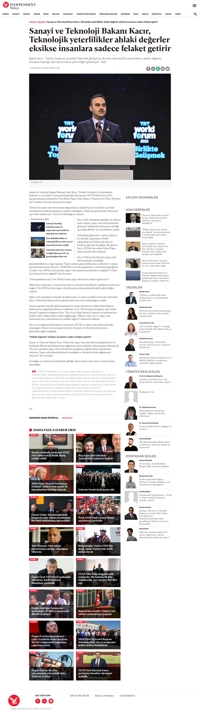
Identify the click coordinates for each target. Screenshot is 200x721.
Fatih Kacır (67, 418)
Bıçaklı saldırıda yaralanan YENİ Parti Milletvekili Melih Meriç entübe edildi (50, 455)
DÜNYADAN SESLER (108, 14)
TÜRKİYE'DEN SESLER (86, 14)
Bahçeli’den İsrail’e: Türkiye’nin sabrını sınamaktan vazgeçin (96, 612)
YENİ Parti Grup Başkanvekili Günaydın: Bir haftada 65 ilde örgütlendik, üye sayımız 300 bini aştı (97, 578)
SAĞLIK (145, 14)
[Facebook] (37, 701)
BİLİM (46, 14)
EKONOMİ (125, 14)
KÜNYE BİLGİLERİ (79, 696)
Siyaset (16, 14)
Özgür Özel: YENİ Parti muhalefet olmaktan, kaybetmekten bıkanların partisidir (51, 580)
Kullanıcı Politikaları (104, 696)
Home (32, 22)
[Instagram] (50, 701)
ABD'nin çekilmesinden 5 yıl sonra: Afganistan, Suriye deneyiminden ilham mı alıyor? (154, 535)
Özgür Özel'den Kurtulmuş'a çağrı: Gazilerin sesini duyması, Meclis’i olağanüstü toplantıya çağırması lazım (49, 641)
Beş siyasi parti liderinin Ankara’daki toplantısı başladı (95, 457)
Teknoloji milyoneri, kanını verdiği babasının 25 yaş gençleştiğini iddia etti (59, 253)
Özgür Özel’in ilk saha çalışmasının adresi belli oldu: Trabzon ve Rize (48, 673)
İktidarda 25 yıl (146, 392)
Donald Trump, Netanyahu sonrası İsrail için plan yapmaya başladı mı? (154, 345)
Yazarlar (68, 14)
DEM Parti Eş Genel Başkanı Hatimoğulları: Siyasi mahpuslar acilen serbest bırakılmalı (97, 642)
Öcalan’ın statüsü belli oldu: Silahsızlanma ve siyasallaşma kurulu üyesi (153, 298)
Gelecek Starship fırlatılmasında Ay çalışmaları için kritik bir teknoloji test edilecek (57, 229)
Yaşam (36, 14)
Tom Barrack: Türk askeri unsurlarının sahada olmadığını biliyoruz (49, 549)
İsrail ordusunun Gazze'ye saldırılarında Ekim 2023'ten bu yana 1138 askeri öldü (156, 263)
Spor (135, 14)
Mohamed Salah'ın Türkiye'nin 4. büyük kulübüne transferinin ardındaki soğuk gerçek (155, 360)
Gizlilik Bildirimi (127, 696)
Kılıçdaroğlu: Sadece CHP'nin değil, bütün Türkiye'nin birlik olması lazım (95, 549)
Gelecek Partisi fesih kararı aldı (96, 490)
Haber (5, 14)
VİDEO (178, 14)
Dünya (26, 14)
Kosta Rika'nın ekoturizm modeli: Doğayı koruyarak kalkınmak (152, 413)
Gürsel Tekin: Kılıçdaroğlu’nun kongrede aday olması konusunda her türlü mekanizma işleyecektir (50, 518)
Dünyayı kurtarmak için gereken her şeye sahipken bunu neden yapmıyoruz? (155, 313)
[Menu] (194, 5)
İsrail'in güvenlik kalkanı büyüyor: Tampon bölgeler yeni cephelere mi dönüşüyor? (154, 482)
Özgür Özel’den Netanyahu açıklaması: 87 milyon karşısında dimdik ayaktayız (50, 611)
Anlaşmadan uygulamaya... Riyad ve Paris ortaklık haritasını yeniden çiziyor (155, 498)
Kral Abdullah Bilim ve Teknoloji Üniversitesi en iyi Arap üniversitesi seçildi (59, 241)
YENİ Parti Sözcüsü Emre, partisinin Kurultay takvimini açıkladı (95, 673)
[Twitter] (44, 701)
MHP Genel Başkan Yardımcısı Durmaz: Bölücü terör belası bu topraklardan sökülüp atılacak (49, 487)
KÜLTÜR (55, 14)
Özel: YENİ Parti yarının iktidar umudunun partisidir (96, 519)
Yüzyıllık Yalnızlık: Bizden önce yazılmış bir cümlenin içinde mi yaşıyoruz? (154, 445)
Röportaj (157, 14)
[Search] (195, 14)
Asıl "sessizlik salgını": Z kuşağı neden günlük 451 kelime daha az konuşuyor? (155, 329)
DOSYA (168, 14)
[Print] (167, 69)
